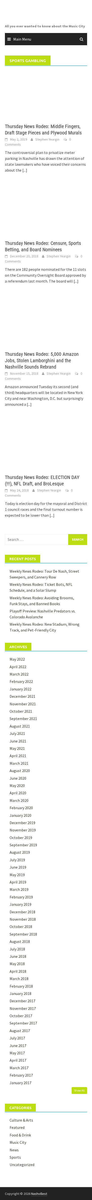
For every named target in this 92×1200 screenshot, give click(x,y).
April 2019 (18, 882)
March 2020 (19, 800)
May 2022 (17, 659)
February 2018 (21, 986)
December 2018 (22, 911)
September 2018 (23, 934)
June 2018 (18, 956)
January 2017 (20, 1082)
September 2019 (23, 844)
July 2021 (17, 733)
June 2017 (18, 1045)
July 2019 (17, 859)
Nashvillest (39, 1193)
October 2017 (21, 1015)
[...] (24, 170)
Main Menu (22, 39)
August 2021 (20, 726)
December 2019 (22, 822)
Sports (15, 1157)
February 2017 (21, 1075)
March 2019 (19, 889)
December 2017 (22, 1000)
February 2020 (21, 807)
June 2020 (18, 778)
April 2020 (18, 792)
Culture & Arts (21, 1120)
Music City (18, 1142)
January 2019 (20, 904)
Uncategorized (22, 1164)
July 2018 (17, 949)
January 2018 (20, 993)
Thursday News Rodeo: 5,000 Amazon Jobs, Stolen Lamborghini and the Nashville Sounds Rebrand (42, 360)
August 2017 (20, 1030)
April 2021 (18, 755)
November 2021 (23, 703)
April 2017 (18, 1060)
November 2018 (23, 919)
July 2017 (17, 1038)
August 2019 (20, 852)
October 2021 (21, 711)
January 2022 (20, 689)
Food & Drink (20, 1135)
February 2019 (21, 897)
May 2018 (17, 963)
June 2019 (18, 867)
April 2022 (18, 666)
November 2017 (23, 1008)
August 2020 (20, 770)
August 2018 (20, 941)
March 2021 (19, 763)
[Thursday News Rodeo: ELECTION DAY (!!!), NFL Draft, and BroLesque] (46, 445)
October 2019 (21, 837)
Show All (79, 1090)
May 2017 (17, 1052)
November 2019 (23, 830)
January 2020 (20, 815)
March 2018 (19, 978)
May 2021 (17, 748)
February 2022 (21, 681)
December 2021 (22, 696)
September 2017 (23, 1023)
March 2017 (19, 1067)
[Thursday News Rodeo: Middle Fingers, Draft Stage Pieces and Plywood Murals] (46, 94)
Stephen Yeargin (47, 139)
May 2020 (17, 785)
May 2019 (17, 874)
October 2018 (21, 926)
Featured (17, 1127)
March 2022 (19, 674)
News (14, 1149)
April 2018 (18, 971)
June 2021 (18, 741)
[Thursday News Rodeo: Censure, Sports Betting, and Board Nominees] (46, 211)
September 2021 (23, 718)
